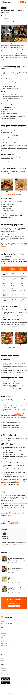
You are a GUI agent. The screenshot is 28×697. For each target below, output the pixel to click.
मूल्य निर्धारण (3, 631)
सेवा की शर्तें (3, 672)
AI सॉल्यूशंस (5, 427)
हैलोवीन (2, 657)
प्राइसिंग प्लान (5, 482)
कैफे (1, 647)
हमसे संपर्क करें (3, 668)
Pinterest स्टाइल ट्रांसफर (5, 643)
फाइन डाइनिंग (3, 649)
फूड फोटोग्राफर (10, 72)
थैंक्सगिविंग (2, 658)
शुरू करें (22, 2)
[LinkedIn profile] (7, 536)
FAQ (2, 666)
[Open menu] (26, 2)
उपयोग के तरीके (3, 633)
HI (14, 690)
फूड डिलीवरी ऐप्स (4, 650)
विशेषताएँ (2, 630)
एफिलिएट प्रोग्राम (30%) (5, 674)
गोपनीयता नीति (3, 670)
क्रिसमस (2, 660)
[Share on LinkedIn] (13, 21)
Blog (2, 637)
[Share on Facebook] (6, 21)
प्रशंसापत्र (3, 635)
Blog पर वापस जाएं (5, 6)
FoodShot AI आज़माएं (13, 606)
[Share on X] (10, 21)
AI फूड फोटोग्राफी (13, 57)
